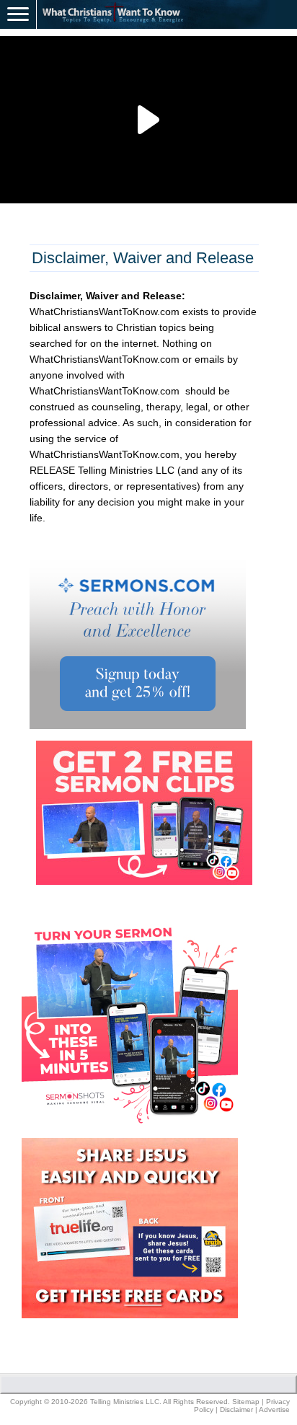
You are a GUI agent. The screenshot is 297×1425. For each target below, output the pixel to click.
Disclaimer (236, 1409)
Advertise (274, 1409)
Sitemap (246, 1402)
